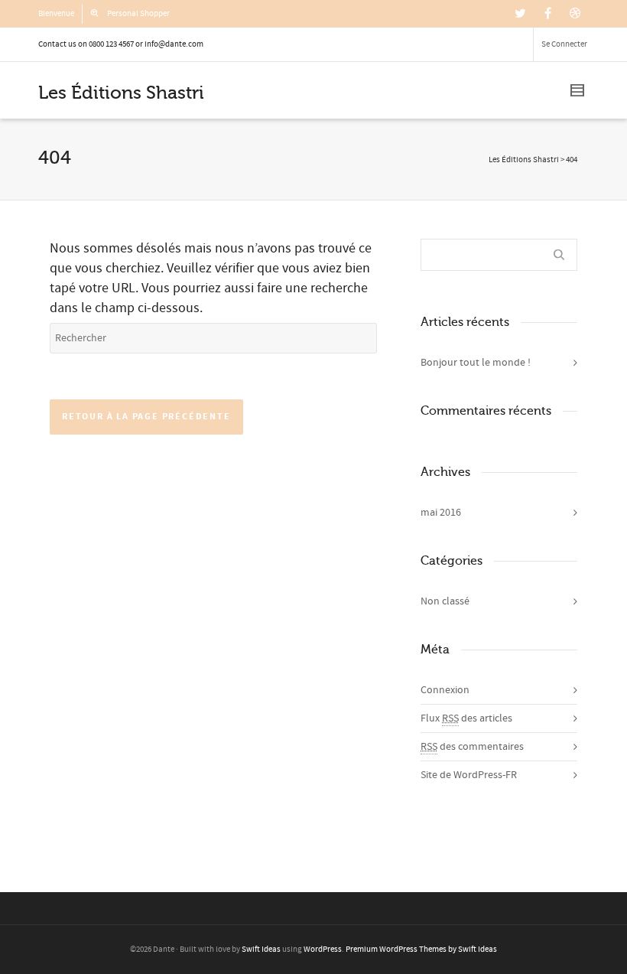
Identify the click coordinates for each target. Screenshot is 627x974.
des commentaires (472, 747)
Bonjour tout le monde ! (476, 363)
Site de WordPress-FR (469, 775)
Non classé (445, 601)
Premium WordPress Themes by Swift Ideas (421, 949)
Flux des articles (466, 718)
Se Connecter (564, 44)
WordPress (323, 949)
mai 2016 (441, 513)
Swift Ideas (261, 949)
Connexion (445, 690)
